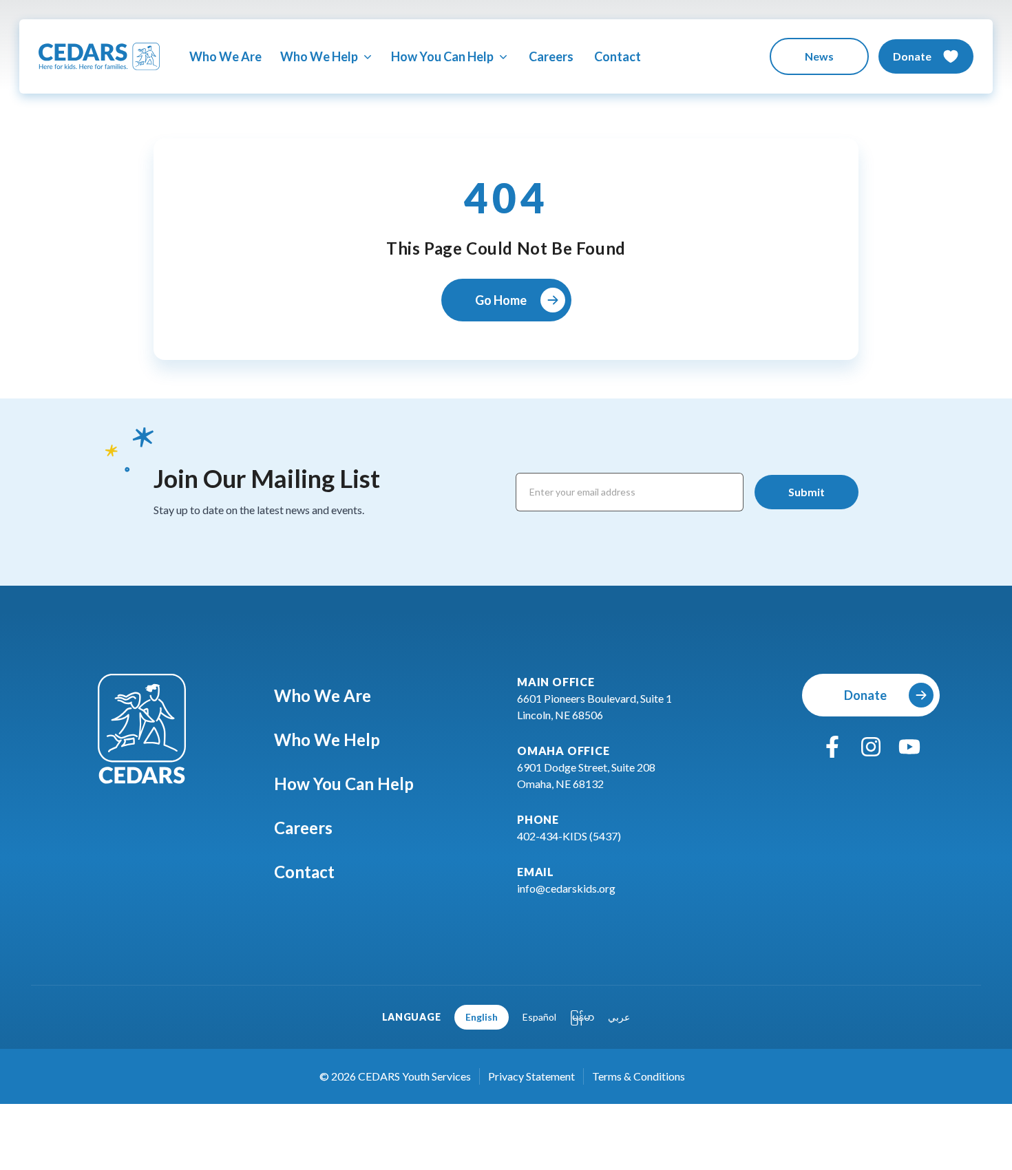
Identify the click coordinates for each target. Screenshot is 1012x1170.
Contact (617, 56)
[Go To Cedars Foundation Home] (142, 729)
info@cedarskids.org (566, 888)
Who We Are (225, 56)
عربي (619, 1017)
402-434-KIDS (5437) (569, 835)
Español (539, 1017)
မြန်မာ (582, 1017)
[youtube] (909, 747)
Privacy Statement (531, 1076)
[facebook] (832, 747)
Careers (551, 56)
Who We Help (327, 739)
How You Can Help (344, 784)
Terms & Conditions (638, 1076)
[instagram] (871, 747)
